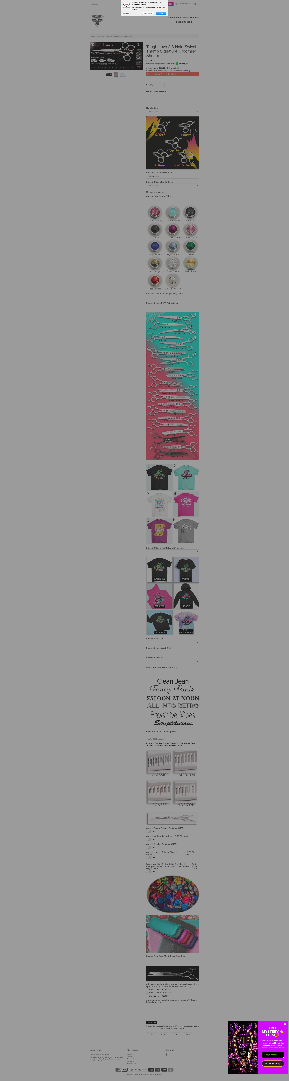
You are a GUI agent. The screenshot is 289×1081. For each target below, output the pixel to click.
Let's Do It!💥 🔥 (272, 1063)
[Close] (285, 1024)
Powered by (126, 13)
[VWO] (132, 13)
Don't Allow (148, 13)
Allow (161, 13)
